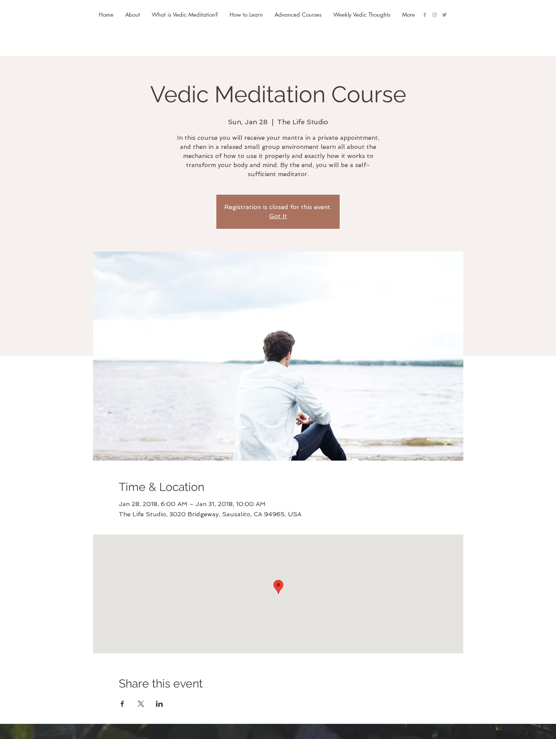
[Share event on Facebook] (122, 704)
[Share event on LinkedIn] (159, 704)
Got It (278, 216)
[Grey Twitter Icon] (444, 15)
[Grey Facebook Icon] (425, 15)
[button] (298, 14)
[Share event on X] (140, 704)
